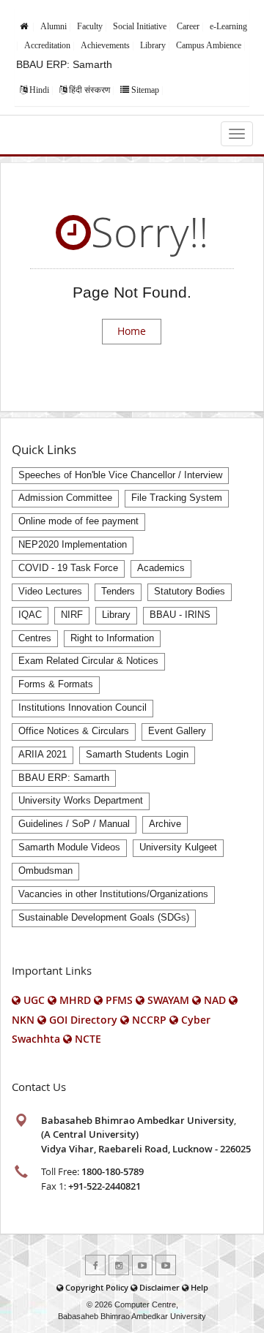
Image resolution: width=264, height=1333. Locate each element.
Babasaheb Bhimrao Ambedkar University (132, 1316)
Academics (161, 568)
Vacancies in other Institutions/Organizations (113, 894)
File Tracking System (176, 498)
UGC (34, 1000)
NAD (215, 1000)
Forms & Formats (55, 684)
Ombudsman (45, 871)
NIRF (72, 615)
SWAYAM (168, 1000)
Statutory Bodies (189, 591)
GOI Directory (83, 1020)
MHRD (75, 1000)
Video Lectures (50, 591)
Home (131, 331)
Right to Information (112, 638)
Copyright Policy (96, 1287)
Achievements (105, 45)
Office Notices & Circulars (73, 731)
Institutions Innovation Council (82, 708)
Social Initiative (139, 26)
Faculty (90, 26)
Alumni (53, 26)
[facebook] (95, 1265)
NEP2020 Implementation (72, 545)
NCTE (88, 1039)
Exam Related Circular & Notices (88, 661)
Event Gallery (177, 731)
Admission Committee (65, 498)
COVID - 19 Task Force (68, 568)
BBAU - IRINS (180, 615)
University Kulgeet (178, 847)
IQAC (30, 615)
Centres (34, 638)
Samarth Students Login (137, 754)
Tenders (118, 591)
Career (188, 26)
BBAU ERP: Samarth (64, 64)
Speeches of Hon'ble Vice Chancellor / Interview (120, 475)
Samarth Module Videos (69, 847)
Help (199, 1287)
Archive (165, 824)
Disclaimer (159, 1287)
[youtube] (142, 1265)
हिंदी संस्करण (89, 90)
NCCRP (149, 1020)
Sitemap (145, 90)
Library (153, 45)
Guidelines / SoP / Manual (74, 824)
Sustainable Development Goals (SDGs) (103, 918)
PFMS (119, 1000)
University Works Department (80, 801)
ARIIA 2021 (42, 754)
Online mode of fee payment (78, 521)
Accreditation (47, 45)
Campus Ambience (208, 45)
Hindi (39, 90)
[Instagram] (119, 1265)
